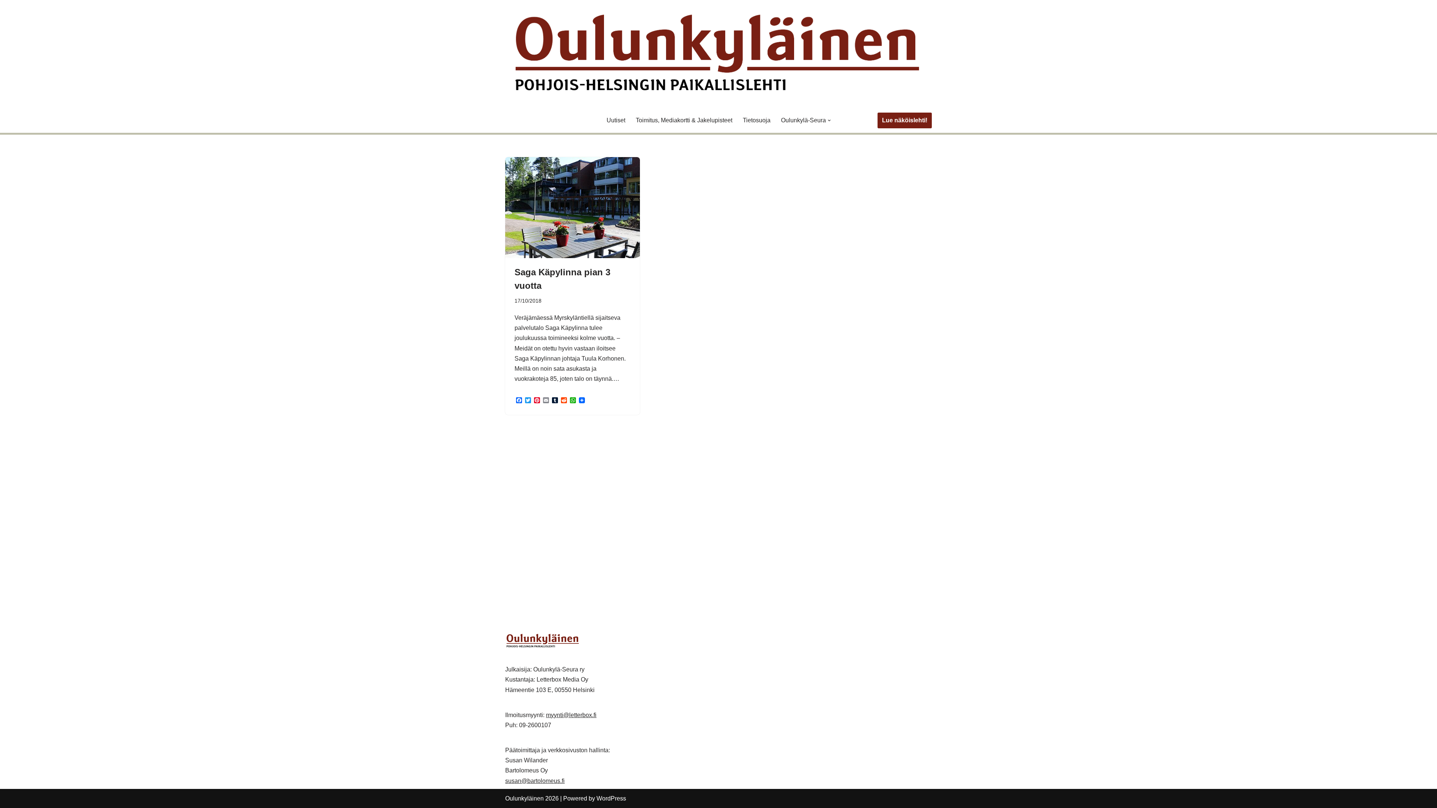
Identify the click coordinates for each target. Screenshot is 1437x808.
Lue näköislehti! (904, 120)
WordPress (611, 798)
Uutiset (616, 120)
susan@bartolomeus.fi (535, 781)
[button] (829, 120)
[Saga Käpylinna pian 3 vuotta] (572, 207)
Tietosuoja (757, 120)
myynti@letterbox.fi (571, 715)
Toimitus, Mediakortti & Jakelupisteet (684, 120)
